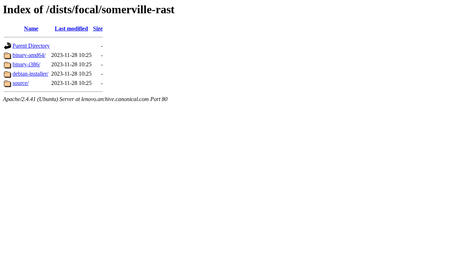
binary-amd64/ (29, 55)
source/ (21, 83)
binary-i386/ (26, 64)
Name (31, 28)
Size (98, 28)
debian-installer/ (30, 74)
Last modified (71, 28)
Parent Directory (31, 46)
